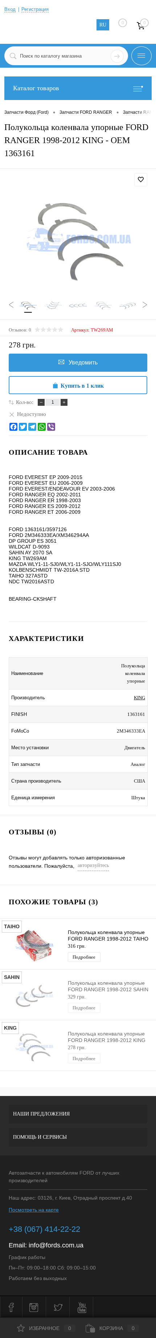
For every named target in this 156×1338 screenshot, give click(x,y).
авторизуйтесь (93, 865)
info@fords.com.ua (56, 1245)
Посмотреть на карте (34, 1210)
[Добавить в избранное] (140, 179)
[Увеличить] (78, 240)
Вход (10, 9)
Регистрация (35, 9)
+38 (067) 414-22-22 (44, 1229)
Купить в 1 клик (82, 386)
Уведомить (83, 362)
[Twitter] (23, 427)
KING (139, 697)
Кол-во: (24, 402)
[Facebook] (13, 427)
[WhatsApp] (41, 427)
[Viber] (51, 427)
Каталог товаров (36, 88)
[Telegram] (32, 427)
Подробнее (84, 957)
